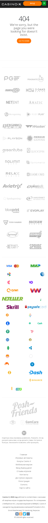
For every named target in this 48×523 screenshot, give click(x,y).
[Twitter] (24, 513)
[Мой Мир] (28, 513)
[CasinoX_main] (30, 450)
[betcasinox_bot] (37, 450)
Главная (23, 454)
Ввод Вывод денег (24, 468)
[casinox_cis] (17, 450)
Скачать (24, 484)
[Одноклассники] (20, 513)
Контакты (24, 474)
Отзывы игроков (24, 471)
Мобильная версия (24, 464)
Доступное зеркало (23, 478)
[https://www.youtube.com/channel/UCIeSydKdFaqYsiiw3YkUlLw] (10, 450)
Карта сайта (24, 488)
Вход (32, 3)
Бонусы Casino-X (24, 461)
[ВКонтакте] (17, 513)
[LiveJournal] (31, 513)
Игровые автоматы (23, 458)
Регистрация (23, 481)
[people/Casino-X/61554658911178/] (24, 450)
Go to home (24, 41)
